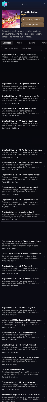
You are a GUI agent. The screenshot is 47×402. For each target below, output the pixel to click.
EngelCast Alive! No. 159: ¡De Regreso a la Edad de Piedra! (22, 278)
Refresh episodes (31, 25)
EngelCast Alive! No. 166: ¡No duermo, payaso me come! (22, 150)
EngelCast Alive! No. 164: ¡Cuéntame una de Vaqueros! (22, 175)
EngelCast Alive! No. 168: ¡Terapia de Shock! (19, 108)
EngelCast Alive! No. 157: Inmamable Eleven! (19, 332)
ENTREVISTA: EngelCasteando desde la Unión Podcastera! (22, 394)
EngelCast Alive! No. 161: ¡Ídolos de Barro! (18, 212)
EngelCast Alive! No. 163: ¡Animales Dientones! (20, 187)
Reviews (31, 42)
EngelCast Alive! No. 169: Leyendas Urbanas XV (20, 96)
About (19, 42)
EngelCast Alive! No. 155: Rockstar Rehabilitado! (20, 357)
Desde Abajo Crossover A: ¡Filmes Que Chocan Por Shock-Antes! (22, 253)
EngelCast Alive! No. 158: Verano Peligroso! (18, 307)
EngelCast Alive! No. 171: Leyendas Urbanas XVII (20, 54)
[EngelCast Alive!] (11, 19)
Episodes (7, 42)
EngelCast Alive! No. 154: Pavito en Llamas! (18, 382)
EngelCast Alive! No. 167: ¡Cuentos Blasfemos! (19, 121)
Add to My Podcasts (32, 20)
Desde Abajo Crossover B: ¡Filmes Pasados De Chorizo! (22, 241)
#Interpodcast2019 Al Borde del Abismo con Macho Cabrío (22, 320)
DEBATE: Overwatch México (13, 370)
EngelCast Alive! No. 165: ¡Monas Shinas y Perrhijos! (22, 162)
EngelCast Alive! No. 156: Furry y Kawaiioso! (19, 345)
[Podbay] (4, 6)
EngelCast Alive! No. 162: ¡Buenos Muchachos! (20, 200)
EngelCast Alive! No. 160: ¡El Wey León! (17, 266)
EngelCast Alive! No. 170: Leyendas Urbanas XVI (20, 83)
